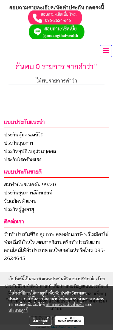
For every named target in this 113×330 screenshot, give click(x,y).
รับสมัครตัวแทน (20, 201)
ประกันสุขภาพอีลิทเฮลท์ (28, 192)
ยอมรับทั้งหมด (69, 320)
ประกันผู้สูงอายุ (19, 209)
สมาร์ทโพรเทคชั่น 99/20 (30, 184)
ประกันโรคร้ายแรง (22, 159)
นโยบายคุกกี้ (18, 310)
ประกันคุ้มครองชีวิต (24, 134)
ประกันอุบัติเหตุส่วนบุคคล (30, 151)
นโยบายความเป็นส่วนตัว (65, 304)
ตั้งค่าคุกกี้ (40, 320)
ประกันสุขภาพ (18, 143)
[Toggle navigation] (106, 51)
